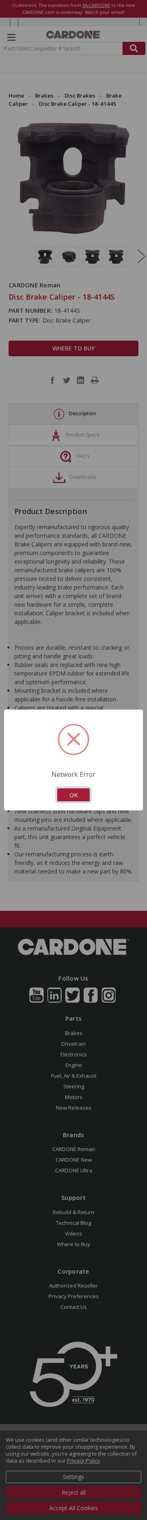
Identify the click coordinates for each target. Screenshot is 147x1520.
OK (73, 795)
